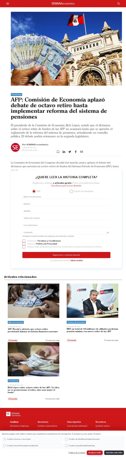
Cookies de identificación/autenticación (84, 439)
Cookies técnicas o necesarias (19, 439)
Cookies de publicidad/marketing (82, 446)
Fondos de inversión (76, 322)
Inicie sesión (77, 261)
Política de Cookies (77, 453)
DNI (38, 191)
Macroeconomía (16, 322)
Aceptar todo (94, 453)
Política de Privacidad (46, 244)
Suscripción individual (77, 426)
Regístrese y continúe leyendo (66, 255)
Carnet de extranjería (83, 191)
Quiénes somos (102, 426)
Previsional (16, 94)
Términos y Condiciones (49, 241)
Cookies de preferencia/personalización (22, 446)
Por (35, 145)
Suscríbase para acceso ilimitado (66, 186)
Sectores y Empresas (19, 426)
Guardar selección (114, 453)
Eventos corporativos (47, 426)
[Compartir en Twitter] (70, 152)
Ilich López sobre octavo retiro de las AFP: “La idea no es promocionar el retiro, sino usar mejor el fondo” (33, 390)
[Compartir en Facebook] (76, 152)
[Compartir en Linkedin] (64, 152)
